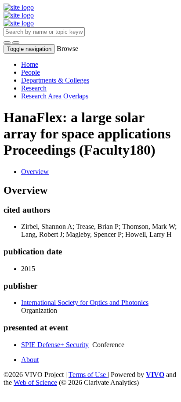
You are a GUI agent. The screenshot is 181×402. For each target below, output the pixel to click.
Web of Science (35, 382)
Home (29, 64)
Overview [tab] (35, 171)
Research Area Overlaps (54, 96)
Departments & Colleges (55, 80)
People (30, 72)
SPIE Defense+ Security (55, 344)
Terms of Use (88, 374)
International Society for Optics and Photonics (84, 302)
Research (34, 88)
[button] (7, 42)
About (30, 359)
